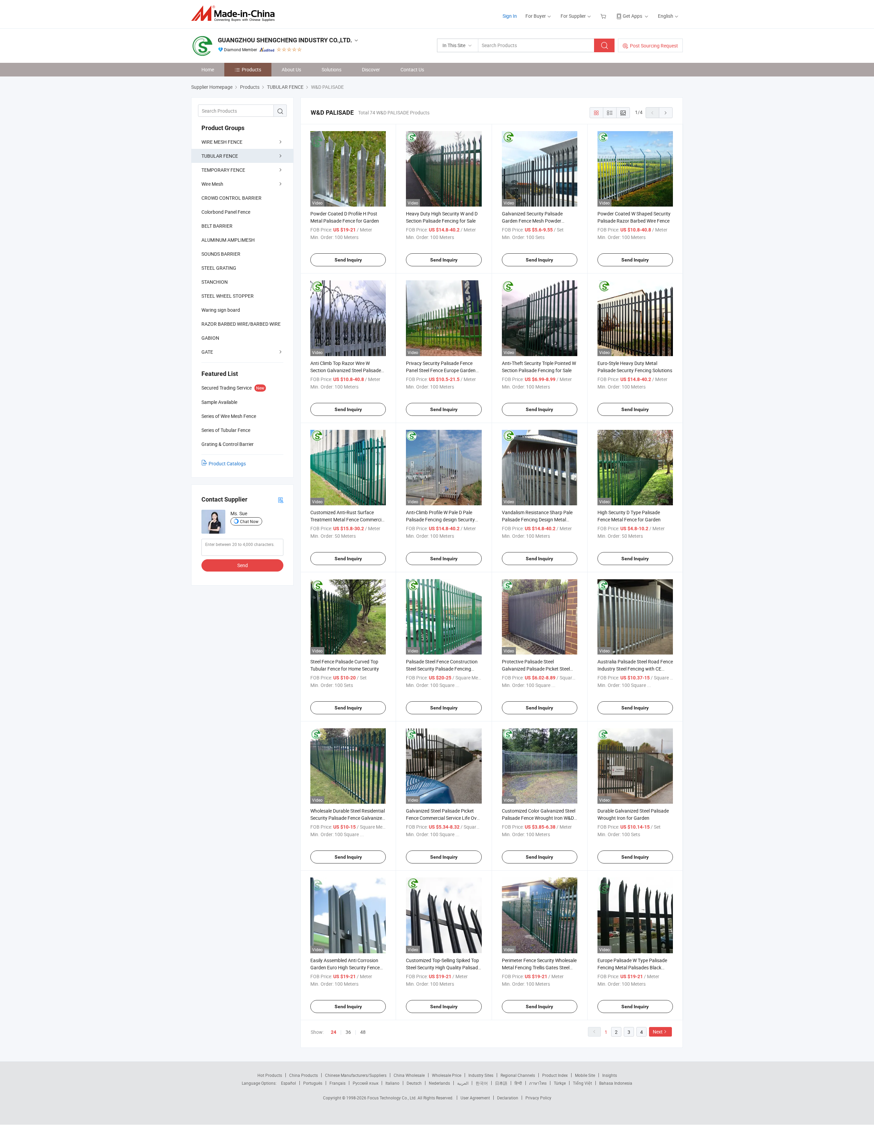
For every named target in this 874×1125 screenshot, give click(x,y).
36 (348, 1032)
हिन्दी (518, 1083)
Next (658, 1031)
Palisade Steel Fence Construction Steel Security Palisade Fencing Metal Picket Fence (442, 668)
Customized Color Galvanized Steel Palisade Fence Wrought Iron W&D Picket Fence (538, 817)
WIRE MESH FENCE (221, 142)
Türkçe (560, 1083)
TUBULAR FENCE (219, 156)
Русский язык (365, 1083)
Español (288, 1083)
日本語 (501, 1083)
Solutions (331, 69)
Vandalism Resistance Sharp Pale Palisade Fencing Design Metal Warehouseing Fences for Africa (537, 519)
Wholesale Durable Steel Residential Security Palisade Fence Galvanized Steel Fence (347, 817)
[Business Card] (280, 499)
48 (363, 1032)
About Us (291, 69)
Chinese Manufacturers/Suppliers (355, 1075)
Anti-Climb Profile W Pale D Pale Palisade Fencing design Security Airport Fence (440, 519)
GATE (207, 352)
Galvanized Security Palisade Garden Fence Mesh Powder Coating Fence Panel (532, 220)
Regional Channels (518, 1075)
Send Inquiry (348, 260)
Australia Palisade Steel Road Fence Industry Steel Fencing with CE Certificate (635, 668)
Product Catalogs (227, 463)
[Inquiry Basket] (604, 16)
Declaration (507, 1097)
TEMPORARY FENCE (223, 170)
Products (251, 69)
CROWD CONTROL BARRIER (231, 198)
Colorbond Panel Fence (225, 212)
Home (207, 69)
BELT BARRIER (216, 226)
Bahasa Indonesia (615, 1083)
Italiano (392, 1083)
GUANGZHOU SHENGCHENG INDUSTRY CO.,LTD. (285, 40)
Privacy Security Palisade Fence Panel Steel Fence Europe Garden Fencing (441, 370)
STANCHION (214, 282)
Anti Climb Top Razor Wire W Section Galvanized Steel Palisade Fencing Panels (345, 370)
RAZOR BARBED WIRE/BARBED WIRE (241, 324)
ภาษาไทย (538, 1083)
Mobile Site (585, 1075)
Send (242, 565)
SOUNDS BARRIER (220, 254)
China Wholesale (409, 1075)
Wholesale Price (446, 1075)
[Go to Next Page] (665, 113)
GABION (210, 338)
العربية (462, 1083)
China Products (303, 1075)
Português (312, 1083)
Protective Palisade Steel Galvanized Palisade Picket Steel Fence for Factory (536, 668)
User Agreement (475, 1097)
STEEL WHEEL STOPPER (227, 296)
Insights (609, 1075)
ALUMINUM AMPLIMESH (228, 240)
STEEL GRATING (218, 268)
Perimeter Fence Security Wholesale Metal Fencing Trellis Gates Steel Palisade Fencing (539, 967)
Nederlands (439, 1083)
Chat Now (249, 521)
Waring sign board (220, 310)
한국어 (482, 1083)
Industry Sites (480, 1075)
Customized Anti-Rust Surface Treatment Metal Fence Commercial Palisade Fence (347, 519)
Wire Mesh (212, 184)
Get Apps (632, 16)
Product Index (555, 1075)
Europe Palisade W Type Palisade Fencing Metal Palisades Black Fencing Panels (632, 967)
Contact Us (412, 69)
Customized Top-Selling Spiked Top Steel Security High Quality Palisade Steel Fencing (443, 967)
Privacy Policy (538, 1097)
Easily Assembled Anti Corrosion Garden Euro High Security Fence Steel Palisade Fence (345, 967)
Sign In (510, 16)
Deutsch (414, 1083)
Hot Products (269, 1075)
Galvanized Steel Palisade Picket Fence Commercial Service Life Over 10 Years (443, 817)
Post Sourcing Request (654, 45)
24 (333, 1032)
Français (337, 1083)
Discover (371, 69)
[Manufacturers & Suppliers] (235, 13)
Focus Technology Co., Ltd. (392, 1097)
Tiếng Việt (582, 1083)
